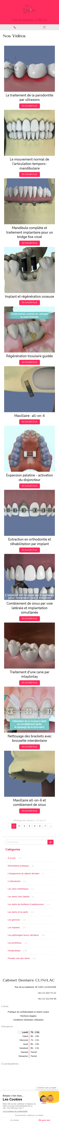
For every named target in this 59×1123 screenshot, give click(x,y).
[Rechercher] (50, 842)
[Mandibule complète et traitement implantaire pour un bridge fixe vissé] (29, 201)
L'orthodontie (14, 881)
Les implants (14, 927)
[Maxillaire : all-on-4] (29, 389)
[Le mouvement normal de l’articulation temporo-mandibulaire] (29, 133)
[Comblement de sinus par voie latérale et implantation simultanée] (29, 577)
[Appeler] (15, 27)
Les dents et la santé (18, 912)
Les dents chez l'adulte (19, 896)
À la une (12, 858)
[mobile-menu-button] (44, 27)
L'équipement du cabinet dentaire (23, 873)
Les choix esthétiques (18, 888)
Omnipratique (14, 950)
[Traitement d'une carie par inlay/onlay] (29, 646)
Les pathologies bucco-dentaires (23, 935)
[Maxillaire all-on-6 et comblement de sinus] (29, 774)
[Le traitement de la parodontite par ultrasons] (29, 69)
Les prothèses (15, 942)
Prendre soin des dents (19, 958)
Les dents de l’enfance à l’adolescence (26, 904)
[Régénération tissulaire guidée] (29, 330)
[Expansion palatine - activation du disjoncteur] (29, 449)
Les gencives (14, 919)
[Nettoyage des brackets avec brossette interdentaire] (29, 710)
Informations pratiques (18, 865)
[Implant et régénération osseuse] (29, 270)
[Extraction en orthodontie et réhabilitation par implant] (29, 513)
